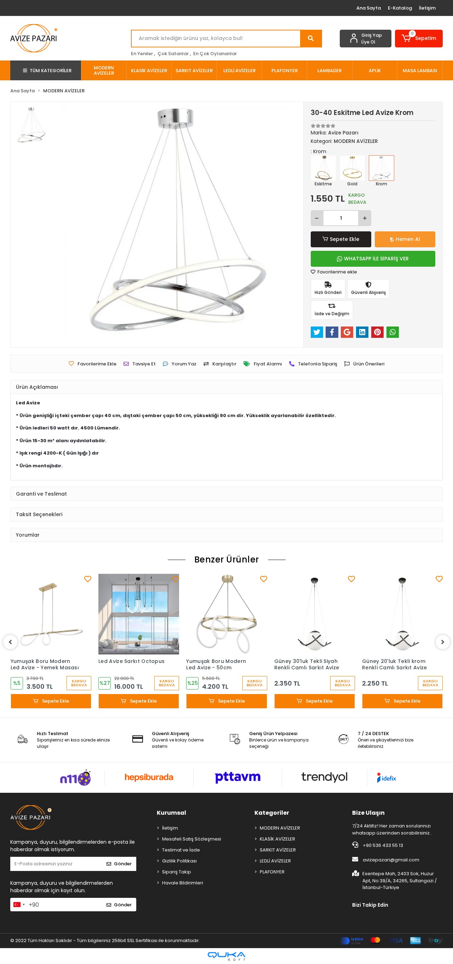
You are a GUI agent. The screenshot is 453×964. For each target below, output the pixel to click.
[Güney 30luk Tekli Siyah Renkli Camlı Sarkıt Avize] (314, 614)
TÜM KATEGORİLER (50, 70)
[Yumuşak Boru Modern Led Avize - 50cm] (226, 614)
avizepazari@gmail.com (391, 859)
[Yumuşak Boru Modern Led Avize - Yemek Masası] (51, 614)
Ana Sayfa (368, 8)
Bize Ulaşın (368, 813)
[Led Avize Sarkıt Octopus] (138, 614)
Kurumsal (171, 813)
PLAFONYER (272, 871)
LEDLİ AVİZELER (275, 861)
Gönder (123, 863)
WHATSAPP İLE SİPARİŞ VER (376, 258)
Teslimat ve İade (181, 850)
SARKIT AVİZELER (278, 850)
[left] (10, 642)
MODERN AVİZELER (280, 828)
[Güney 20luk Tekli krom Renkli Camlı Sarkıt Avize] (402, 614)
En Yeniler (142, 53)
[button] (419, 38)
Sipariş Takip (176, 871)
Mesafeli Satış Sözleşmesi (191, 839)
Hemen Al (408, 239)
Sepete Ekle (344, 239)
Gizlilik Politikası (179, 861)
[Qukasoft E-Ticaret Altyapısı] (226, 956)
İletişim (427, 8)
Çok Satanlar (173, 53)
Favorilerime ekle (336, 272)
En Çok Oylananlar (215, 53)
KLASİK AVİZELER (277, 839)
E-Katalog (400, 8)
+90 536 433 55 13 (382, 845)
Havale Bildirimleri (182, 882)
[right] (442, 642)
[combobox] (19, 904)
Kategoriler (271, 813)
